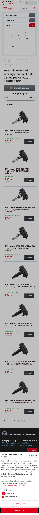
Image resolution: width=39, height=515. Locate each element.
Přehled (34, 456)
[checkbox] (6, 490)
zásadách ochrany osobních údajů (13, 485)
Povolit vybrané (19, 503)
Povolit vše (19, 510)
